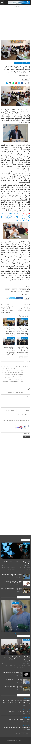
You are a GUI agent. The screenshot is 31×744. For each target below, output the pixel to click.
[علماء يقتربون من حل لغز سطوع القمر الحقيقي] (26, 674)
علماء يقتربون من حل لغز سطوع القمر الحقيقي (18, 711)
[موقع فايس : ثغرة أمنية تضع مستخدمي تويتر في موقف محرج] (15, 551)
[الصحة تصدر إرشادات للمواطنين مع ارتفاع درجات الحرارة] (26, 590)
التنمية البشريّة (14, 289)
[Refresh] (29, 426)
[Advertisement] (15, 23)
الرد (2, 384)
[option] (15, 616)
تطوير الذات (27, 291)
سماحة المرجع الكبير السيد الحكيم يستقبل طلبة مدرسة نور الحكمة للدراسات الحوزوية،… (17, 659)
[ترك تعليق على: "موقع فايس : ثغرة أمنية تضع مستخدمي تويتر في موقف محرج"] (1, 565)
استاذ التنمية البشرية (22, 289)
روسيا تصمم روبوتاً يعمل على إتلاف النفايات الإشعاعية (15, 626)
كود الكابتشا (26, 433)
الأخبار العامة (26, 543)
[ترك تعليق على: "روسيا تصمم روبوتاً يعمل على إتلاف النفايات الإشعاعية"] (11, 629)
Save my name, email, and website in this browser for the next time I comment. (16, 421)
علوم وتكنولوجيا (15, 602)
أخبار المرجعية (24, 338)
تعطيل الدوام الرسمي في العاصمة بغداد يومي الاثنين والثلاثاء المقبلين (24, 308)
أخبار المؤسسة (26, 62)
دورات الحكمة (20, 291)
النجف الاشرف (7, 289)
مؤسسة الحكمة (13, 291)
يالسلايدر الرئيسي (18, 62)
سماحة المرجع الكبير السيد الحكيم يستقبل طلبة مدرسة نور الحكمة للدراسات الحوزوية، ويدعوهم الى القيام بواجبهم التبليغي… (15, 702)
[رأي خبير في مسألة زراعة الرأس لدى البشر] (26, 681)
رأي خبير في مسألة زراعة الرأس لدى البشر (19, 719)
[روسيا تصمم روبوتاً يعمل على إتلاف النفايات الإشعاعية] (15, 616)
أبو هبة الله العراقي (23, 366)
